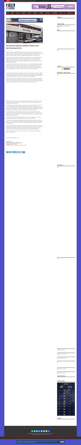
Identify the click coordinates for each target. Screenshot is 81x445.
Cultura (29, 13)
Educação (35, 13)
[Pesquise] (74, 1)
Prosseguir (62, 441)
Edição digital (70, 13)
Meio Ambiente (55, 13)
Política (17, 13)
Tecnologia (47, 13)
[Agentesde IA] (24, 22)
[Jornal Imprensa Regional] (10, 8)
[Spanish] (59, 26)
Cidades (12, 13)
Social (60, 13)
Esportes (23, 13)
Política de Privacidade (45, 434)
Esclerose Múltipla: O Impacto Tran (16, 0)
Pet (64, 13)
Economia (41, 13)
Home (8, 13)
